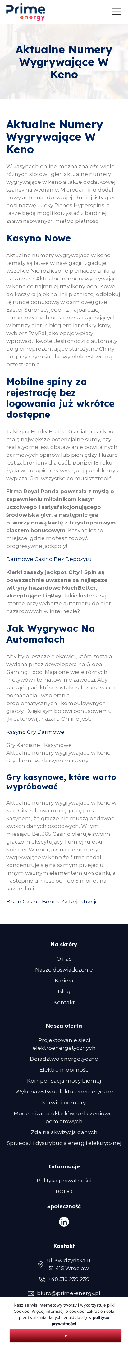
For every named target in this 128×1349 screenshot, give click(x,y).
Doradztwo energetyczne (64, 1059)
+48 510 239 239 (68, 1279)
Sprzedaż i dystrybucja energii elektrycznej (64, 1143)
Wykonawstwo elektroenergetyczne (64, 1091)
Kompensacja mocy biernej (64, 1081)
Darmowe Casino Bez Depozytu (49, 559)
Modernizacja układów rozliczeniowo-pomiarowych (64, 1117)
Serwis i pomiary (64, 1102)
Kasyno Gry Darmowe (35, 732)
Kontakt (64, 1002)
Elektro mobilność (64, 1070)
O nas (64, 959)
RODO (64, 1191)
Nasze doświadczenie (64, 970)
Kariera (64, 980)
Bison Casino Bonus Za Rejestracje (52, 902)
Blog (64, 991)
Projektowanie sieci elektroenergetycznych (64, 1044)
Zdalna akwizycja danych (64, 1132)
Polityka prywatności (64, 1180)
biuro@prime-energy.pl (68, 1293)
